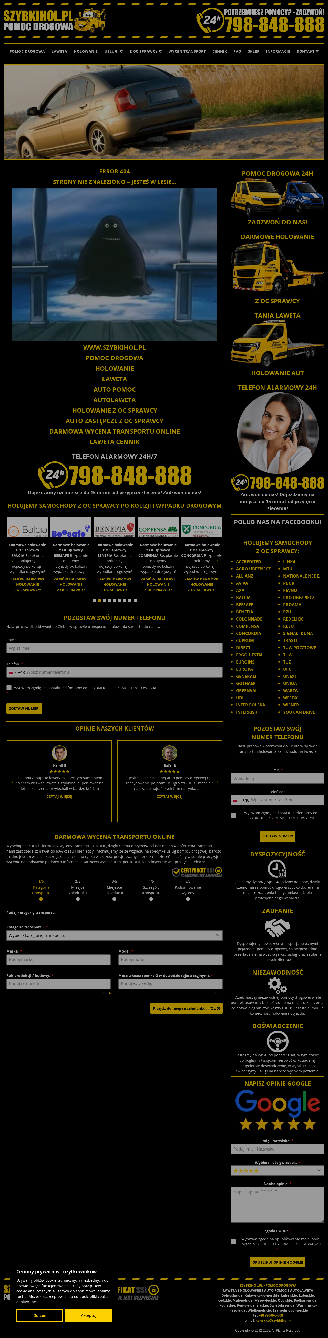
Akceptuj (88, 1315)
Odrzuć (39, 1315)
